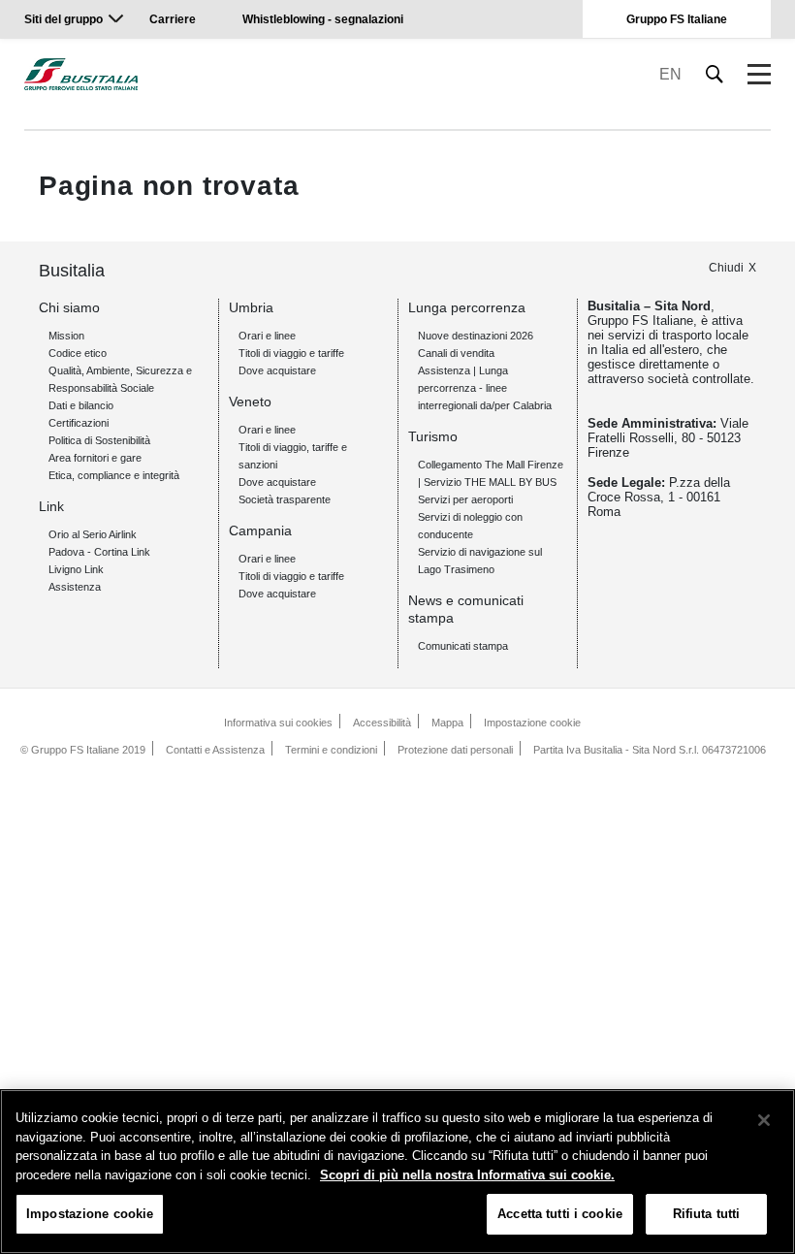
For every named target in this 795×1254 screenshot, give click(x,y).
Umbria (251, 307)
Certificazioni (78, 423)
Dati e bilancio (80, 405)
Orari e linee (267, 335)
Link (51, 506)
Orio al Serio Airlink (92, 534)
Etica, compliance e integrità (113, 475)
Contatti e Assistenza (215, 750)
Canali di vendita (456, 353)
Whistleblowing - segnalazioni (322, 19)
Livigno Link (76, 569)
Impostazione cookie (532, 722)
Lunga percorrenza (466, 307)
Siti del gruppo (63, 19)
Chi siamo (69, 307)
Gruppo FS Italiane (676, 19)
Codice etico (77, 353)
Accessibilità (382, 722)
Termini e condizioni (331, 750)
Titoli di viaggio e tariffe (291, 353)
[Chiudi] (764, 1120)
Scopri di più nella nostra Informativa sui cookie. (467, 1175)
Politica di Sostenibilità (99, 440)
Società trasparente (284, 499)
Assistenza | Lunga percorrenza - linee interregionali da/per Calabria (485, 388)
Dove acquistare (277, 370)
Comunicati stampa (463, 646)
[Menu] (759, 74)
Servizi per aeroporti (465, 499)
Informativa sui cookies (278, 722)
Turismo (433, 436)
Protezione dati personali (455, 750)
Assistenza (74, 587)
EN (670, 74)
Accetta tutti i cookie (559, 1213)
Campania (260, 530)
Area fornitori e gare (95, 458)
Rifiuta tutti (707, 1213)
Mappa (447, 722)
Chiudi (726, 267)
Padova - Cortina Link (99, 552)
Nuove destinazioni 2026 (475, 335)
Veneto (250, 401)
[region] (397, 1171)
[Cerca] (715, 74)
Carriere (172, 19)
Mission (66, 335)
